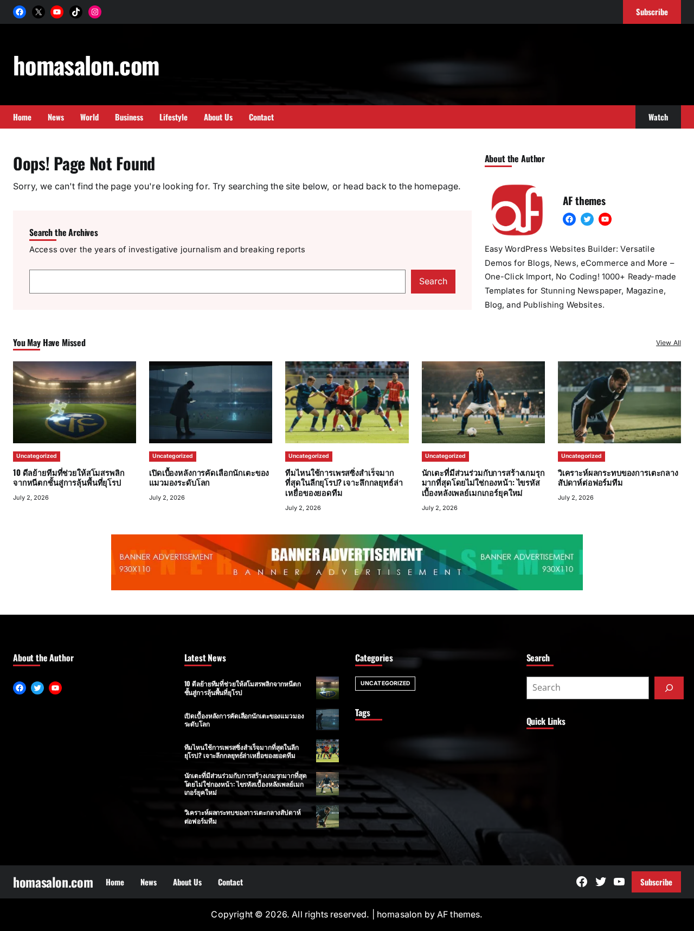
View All (668, 343)
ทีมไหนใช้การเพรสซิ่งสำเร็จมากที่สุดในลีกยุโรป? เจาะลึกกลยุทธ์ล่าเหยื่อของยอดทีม (343, 482)
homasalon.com (86, 64)
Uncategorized (36, 456)
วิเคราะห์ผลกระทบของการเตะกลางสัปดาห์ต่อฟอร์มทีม (618, 477)
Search (433, 281)
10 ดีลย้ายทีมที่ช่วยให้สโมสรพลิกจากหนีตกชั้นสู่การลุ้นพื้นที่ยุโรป (68, 477)
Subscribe (656, 882)
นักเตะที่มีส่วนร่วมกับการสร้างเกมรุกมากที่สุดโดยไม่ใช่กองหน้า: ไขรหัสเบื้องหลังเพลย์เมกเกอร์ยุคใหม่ (483, 482)
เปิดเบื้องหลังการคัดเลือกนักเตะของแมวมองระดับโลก (209, 477)
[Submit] (669, 688)
